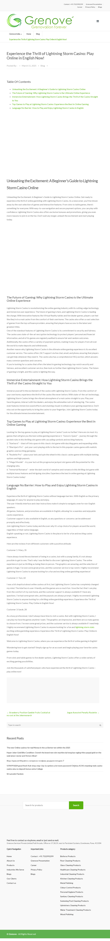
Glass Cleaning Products (70, 865)
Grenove (13, 934)
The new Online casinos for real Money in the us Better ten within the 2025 (38, 747)
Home (28, 34)
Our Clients (11, 878)
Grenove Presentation (94, 4)
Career (79, 7)
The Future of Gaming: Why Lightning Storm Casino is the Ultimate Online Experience (51, 93)
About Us (11, 861)
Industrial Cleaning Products (72, 874)
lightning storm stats (84, 627)
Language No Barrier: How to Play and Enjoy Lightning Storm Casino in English (48, 108)
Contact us (11, 883)
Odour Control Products (70, 887)
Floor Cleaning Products (70, 861)
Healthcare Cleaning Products (72, 869)
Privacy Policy (90, 7)
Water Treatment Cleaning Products (75, 910)
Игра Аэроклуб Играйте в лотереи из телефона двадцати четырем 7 (35, 761)
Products (10, 865)
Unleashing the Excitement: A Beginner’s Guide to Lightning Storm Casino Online (48, 89)
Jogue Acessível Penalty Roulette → (83, 712)
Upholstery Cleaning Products (73, 905)
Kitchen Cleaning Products (71, 878)
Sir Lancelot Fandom (15, 774)
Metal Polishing (66, 883)
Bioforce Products (68, 856)
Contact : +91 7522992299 (73, 4)
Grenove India (14, 34)
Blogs (100, 7)
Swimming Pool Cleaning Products (74, 901)
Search (76, 805)
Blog (38, 34)
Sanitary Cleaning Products (71, 896)
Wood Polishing (66, 914)
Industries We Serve (15, 869)
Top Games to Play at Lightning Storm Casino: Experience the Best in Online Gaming (50, 104)
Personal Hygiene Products (71, 892)
